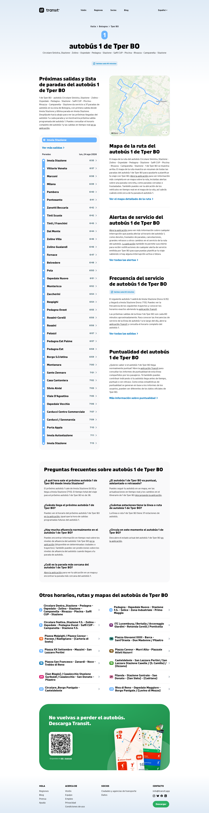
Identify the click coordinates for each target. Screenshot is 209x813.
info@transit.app (161, 791)
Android (68, 758)
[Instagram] (154, 796)
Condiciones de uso (75, 806)
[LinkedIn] (165, 796)
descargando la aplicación (148, 495)
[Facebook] (161, 796)
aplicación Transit (148, 309)
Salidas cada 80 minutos (106, 63)
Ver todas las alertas (122, 260)
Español (162, 10)
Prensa (42, 798)
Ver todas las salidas (122, 333)
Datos (104, 795)
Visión (83, 10)
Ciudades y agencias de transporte (118, 791)
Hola (42, 785)
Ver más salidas (52, 147)
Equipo (68, 795)
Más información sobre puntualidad (132, 398)
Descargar (161, 804)
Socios (113, 10)
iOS (62, 758)
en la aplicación (52, 516)
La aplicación (128, 243)
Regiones (98, 10)
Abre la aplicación (139, 176)
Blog (126, 10)
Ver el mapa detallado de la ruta (130, 198)
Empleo (69, 798)
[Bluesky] (158, 796)
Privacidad (70, 802)
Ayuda (42, 802)
